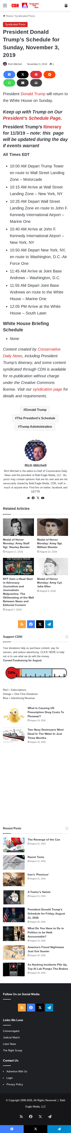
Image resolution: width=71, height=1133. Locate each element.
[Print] (36, 83)
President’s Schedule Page (32, 118)
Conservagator (11, 1031)
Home (9, 16)
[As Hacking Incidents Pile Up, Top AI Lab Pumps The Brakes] (14, 970)
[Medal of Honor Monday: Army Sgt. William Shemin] (52, 527)
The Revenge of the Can (44, 839)
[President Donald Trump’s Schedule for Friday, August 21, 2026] (14, 914)
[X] (23, 74)
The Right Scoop (12, 1050)
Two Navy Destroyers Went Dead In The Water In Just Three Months (46, 733)
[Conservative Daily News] (25, 5)
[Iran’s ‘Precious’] (14, 880)
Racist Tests (36, 857)
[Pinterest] (36, 74)
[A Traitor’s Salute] (14, 897)
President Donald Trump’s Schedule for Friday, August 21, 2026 (46, 913)
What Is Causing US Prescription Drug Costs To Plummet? (46, 712)
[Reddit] (49, 74)
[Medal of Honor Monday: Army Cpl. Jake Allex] (52, 566)
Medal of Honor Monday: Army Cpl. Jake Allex (50, 582)
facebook (57, 487)
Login (10, 1077)
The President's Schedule (36, 418)
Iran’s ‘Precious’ (38, 874)
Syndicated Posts (25, 16)
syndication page (47, 389)
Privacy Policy (15, 1084)
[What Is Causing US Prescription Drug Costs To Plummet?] (14, 715)
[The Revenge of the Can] (14, 845)
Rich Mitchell (15, 64)
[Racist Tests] (14, 862)
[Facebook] (9, 74)
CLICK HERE (48, 652)
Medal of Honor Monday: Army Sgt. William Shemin (50, 543)
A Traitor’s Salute (39, 892)
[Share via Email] (23, 83)
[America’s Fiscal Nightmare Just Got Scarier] (14, 952)
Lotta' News (9, 1044)
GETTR (35, 491)
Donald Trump (33, 94)
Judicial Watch (11, 1037)
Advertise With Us (17, 1071)
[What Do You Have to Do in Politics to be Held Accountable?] (14, 933)
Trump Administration (36, 426)
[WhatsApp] (9, 83)
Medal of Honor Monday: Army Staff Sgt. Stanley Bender (16, 543)
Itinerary (52, 126)
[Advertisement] (35, 785)
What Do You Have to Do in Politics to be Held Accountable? (46, 932)
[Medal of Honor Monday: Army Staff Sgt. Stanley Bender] (18, 527)
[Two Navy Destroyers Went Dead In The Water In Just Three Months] (14, 735)
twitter (47, 487)
